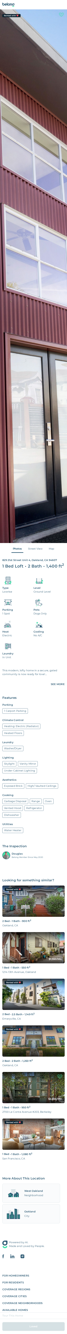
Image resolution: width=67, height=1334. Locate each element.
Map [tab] (51, 548)
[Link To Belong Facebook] (6, 1256)
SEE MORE (58, 684)
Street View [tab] (35, 548)
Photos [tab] (17, 548)
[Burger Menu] (63, 4)
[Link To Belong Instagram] (22, 1256)
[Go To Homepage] (8, 5)
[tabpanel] (33, 276)
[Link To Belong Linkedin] (15, 1256)
